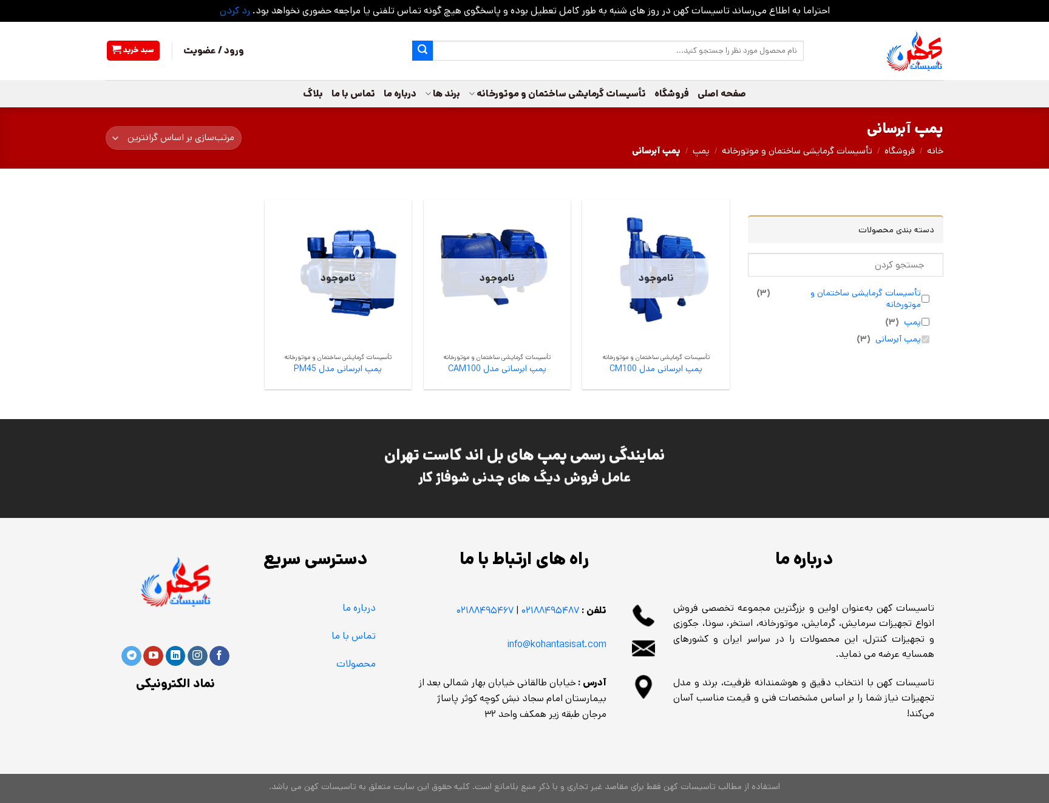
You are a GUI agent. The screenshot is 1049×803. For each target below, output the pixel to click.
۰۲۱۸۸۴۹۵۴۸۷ (550, 610)
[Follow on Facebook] (219, 656)
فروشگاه (671, 94)
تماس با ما (353, 94)
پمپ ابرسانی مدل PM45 (338, 369)
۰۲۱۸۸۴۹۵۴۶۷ (485, 610)
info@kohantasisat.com (557, 644)
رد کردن (235, 11)
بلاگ (313, 94)
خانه (935, 150)
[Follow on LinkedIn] (176, 656)
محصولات (356, 664)
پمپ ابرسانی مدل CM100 (655, 369)
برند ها (446, 94)
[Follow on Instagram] (198, 656)
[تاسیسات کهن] (882, 51)
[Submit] (422, 51)
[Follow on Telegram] (131, 656)
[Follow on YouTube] (153, 656)
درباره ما (400, 94)
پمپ (701, 150)
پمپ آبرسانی (898, 339)
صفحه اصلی (722, 94)
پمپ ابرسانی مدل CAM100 (497, 369)
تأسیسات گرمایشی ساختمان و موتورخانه (561, 94)
